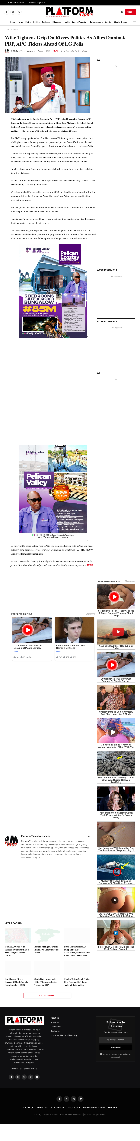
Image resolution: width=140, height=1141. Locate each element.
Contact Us (56, 1026)
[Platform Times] (70, 12)
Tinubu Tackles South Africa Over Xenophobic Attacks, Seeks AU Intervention (76, 981)
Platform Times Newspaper (24, 51)
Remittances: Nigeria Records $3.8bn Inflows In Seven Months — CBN (16, 981)
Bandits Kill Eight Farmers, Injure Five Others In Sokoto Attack (46, 949)
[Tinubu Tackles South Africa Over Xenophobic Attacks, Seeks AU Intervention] (77, 968)
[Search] (122, 12)
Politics (36, 22)
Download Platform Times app (64, 1035)
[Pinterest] (7, 144)
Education (56, 22)
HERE (90, 565)
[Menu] (134, 22)
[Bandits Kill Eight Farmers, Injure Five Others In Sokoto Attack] (47, 935)
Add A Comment (47, 995)
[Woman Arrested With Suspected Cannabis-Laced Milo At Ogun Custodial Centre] (18, 935)
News (20, 22)
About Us (55, 1018)
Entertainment (96, 22)
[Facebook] (7, 125)
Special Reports (79, 22)
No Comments (68, 51)
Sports (108, 22)
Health (67, 22)
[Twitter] (7, 132)
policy (128, 1054)
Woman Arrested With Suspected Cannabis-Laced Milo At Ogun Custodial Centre (17, 951)
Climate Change (120, 22)
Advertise (55, 1022)
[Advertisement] (53, 365)
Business (46, 22)
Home (12, 22)
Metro (28, 22)
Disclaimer (55, 1031)
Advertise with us (15, 3)
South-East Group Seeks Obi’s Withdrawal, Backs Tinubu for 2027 (45, 981)
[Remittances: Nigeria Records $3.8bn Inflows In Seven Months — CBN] (18, 968)
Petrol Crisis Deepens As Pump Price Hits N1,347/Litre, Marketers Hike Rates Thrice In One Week (77, 951)
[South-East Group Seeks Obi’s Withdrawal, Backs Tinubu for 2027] (47, 968)
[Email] (7, 150)
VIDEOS (130, 12)
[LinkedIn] (7, 138)
